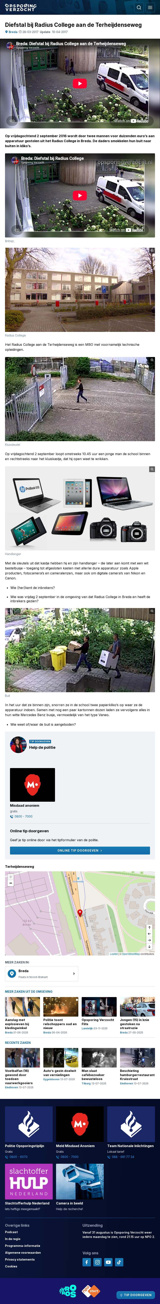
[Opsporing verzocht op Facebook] (86, 1262)
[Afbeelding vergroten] (152, 251)
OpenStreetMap (131, 954)
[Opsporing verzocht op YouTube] (108, 1262)
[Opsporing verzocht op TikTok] (119, 1262)
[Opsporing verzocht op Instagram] (97, 1262)
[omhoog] (149, 928)
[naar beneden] (149, 946)
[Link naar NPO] (91, 1291)
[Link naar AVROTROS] (67, 1291)
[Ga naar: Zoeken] (139, 7)
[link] (41, 973)
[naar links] (149, 934)
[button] (80, 913)
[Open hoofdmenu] (150, 7)
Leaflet (114, 954)
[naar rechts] (149, 940)
